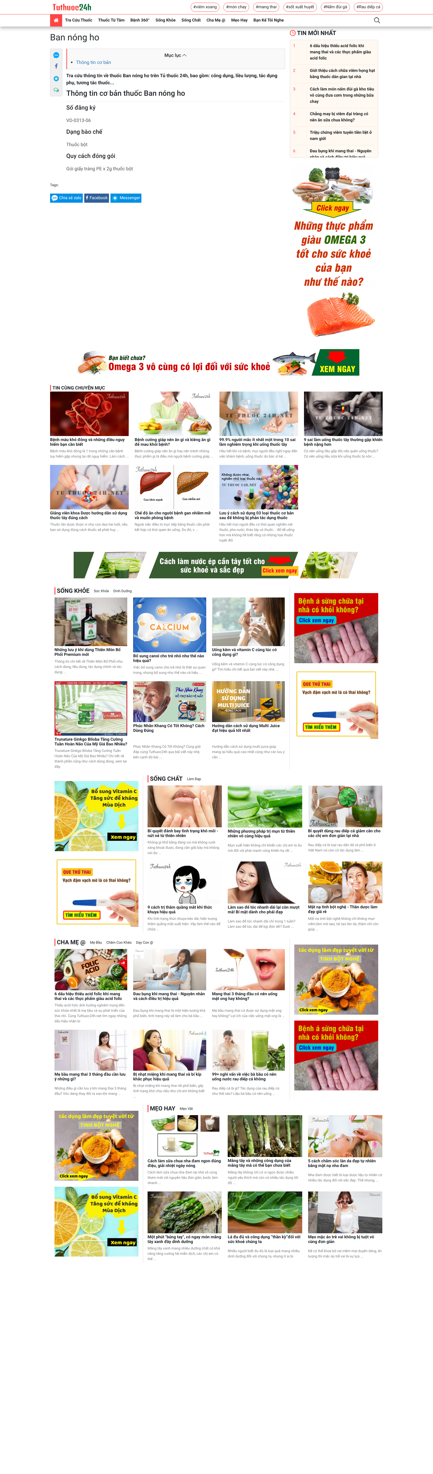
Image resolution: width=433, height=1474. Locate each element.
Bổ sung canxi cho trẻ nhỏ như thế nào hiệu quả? (168, 658)
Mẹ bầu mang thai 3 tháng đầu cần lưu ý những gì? (89, 1077)
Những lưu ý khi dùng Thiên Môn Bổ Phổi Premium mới (87, 652)
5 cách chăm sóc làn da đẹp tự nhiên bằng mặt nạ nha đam (342, 1163)
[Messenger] (56, 78)
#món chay (236, 7)
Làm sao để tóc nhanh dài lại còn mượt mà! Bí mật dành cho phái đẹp (263, 910)
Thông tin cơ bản (93, 62)
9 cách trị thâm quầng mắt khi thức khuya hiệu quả (180, 910)
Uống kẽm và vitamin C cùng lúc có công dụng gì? (244, 652)
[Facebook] (56, 66)
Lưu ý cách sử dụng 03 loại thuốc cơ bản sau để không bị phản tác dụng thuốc (256, 515)
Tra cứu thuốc (78, 20)
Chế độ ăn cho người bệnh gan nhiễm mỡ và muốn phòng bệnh (173, 515)
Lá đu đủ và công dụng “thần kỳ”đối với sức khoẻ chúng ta (264, 1239)
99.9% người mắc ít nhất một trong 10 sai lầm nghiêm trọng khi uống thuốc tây (257, 442)
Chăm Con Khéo (119, 942)
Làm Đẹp (194, 779)
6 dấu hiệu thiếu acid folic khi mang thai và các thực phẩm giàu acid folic (88, 996)
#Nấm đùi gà (335, 7)
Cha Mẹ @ (215, 20)
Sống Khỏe (166, 20)
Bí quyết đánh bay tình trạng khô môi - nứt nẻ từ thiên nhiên (183, 833)
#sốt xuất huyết (300, 7)
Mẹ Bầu (96, 942)
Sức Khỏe (101, 591)
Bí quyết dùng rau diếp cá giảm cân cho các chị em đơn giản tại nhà (344, 833)
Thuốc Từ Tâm (111, 20)
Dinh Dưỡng (122, 591)
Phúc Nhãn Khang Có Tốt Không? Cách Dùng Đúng (168, 728)
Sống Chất (191, 20)
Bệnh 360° (140, 20)
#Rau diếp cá (368, 7)
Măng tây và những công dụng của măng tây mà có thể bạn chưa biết (259, 1163)
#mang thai (266, 7)
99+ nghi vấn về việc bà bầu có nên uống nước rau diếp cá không (244, 1077)
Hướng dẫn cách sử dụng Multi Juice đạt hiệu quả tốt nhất (246, 728)
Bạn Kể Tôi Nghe (269, 20)
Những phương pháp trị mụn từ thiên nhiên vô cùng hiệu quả (261, 833)
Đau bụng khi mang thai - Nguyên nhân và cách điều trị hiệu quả (169, 996)
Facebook (99, 198)
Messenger (130, 198)
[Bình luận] (56, 90)
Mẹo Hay (239, 20)
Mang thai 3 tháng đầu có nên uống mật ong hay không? (244, 996)
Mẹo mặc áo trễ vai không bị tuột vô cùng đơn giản (341, 1239)
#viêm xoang (205, 7)
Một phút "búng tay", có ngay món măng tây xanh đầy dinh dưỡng (184, 1239)
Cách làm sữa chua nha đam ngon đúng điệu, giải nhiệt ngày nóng (184, 1163)
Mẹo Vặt (186, 1109)
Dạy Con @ (144, 942)
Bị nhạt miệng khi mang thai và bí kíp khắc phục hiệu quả (167, 1077)
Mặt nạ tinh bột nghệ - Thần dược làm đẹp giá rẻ (343, 909)
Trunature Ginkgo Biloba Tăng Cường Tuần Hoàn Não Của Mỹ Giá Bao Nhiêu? (90, 742)
